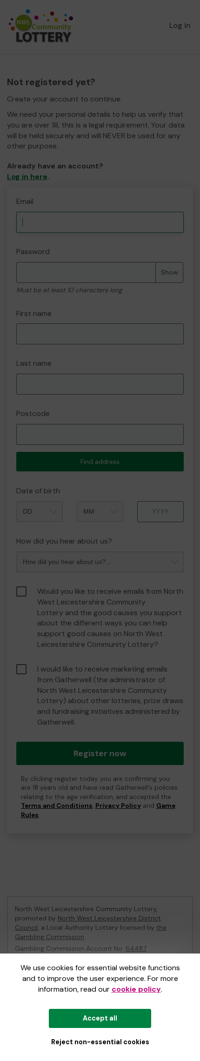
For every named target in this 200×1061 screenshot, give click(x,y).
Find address (100, 461)
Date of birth (38, 491)
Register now (100, 753)
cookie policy (136, 989)
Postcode (33, 413)
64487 (136, 948)
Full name (15, 192)
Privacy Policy (118, 806)
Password (33, 251)
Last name (34, 363)
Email (24, 201)
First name (34, 313)
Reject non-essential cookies (100, 1042)
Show (169, 272)
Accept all (100, 1018)
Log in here (27, 176)
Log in (180, 25)
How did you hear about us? (64, 541)
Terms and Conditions (57, 806)
